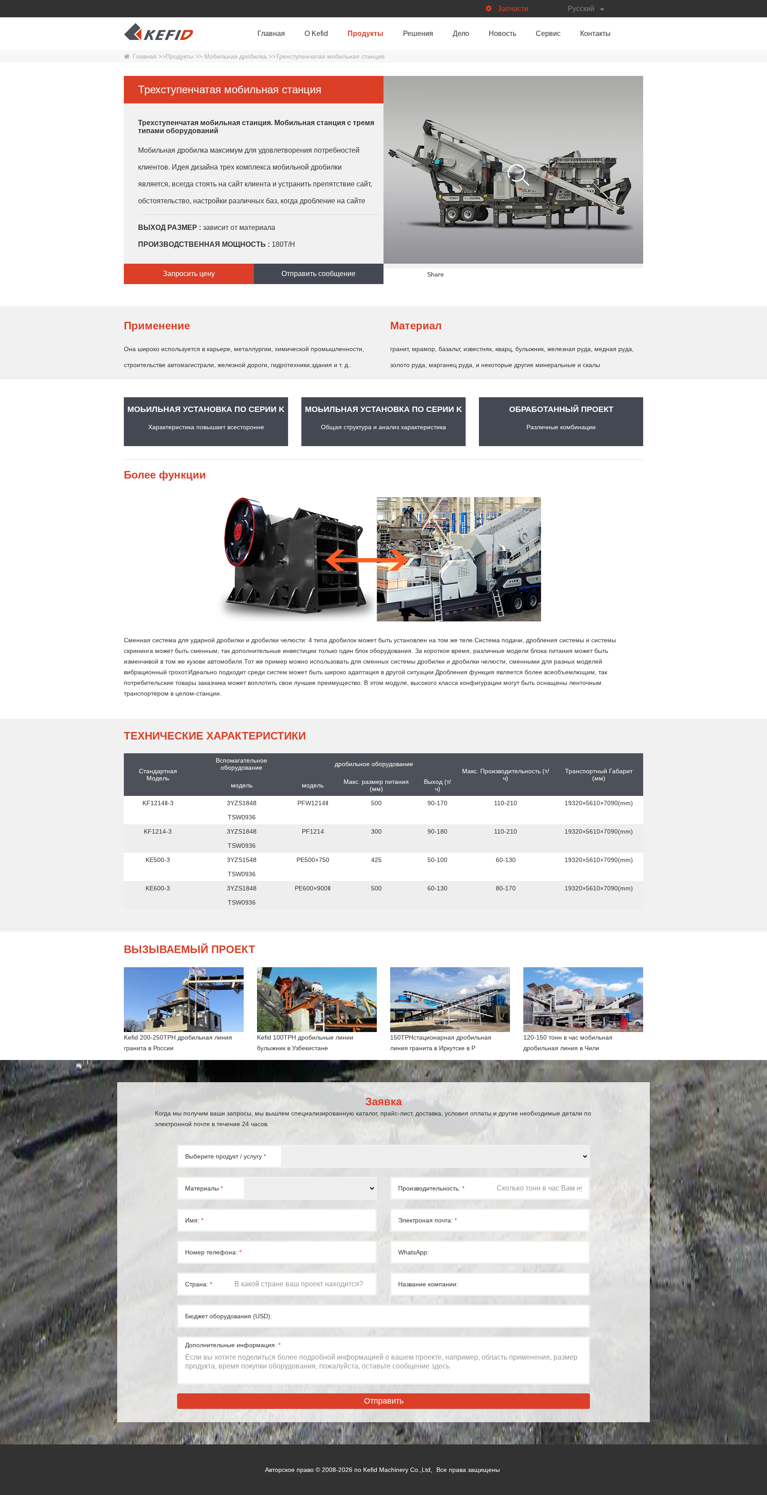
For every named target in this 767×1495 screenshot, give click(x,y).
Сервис (548, 33)
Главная (271, 33)
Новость (502, 33)
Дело (461, 33)
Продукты (366, 33)
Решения (418, 33)
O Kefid (316, 33)
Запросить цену (189, 273)
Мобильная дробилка (234, 56)
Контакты (595, 33)
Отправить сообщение (318, 273)
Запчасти (513, 8)
